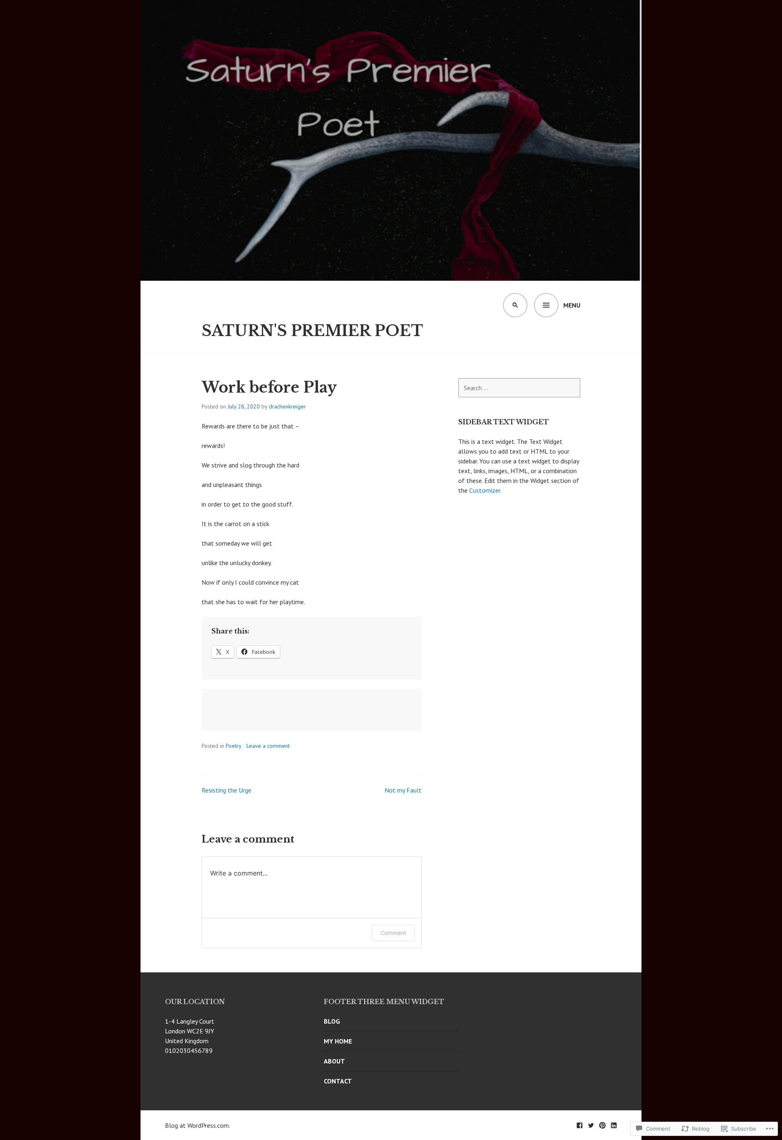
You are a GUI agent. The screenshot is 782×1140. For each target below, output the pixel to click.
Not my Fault (403, 790)
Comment (393, 932)
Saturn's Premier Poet (312, 331)
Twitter (591, 1125)
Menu (571, 305)
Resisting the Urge (226, 790)
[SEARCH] (515, 305)
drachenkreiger (287, 406)
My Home (338, 1041)
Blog (332, 1021)
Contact (338, 1081)
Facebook (579, 1125)
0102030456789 (189, 1050)
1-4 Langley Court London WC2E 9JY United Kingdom (189, 1031)
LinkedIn (614, 1125)
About (334, 1061)
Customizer (484, 490)
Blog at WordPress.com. (197, 1125)
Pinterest (602, 1125)
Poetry (234, 745)
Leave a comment (268, 745)
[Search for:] (519, 388)
